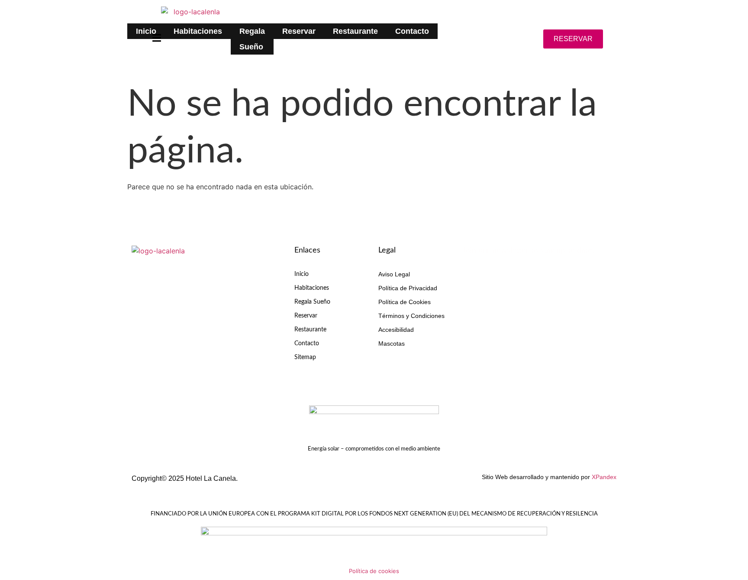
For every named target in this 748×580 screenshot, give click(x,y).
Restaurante (355, 31)
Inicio (146, 31)
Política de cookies (374, 570)
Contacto (412, 31)
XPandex (604, 476)
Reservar (299, 31)
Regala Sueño (252, 39)
